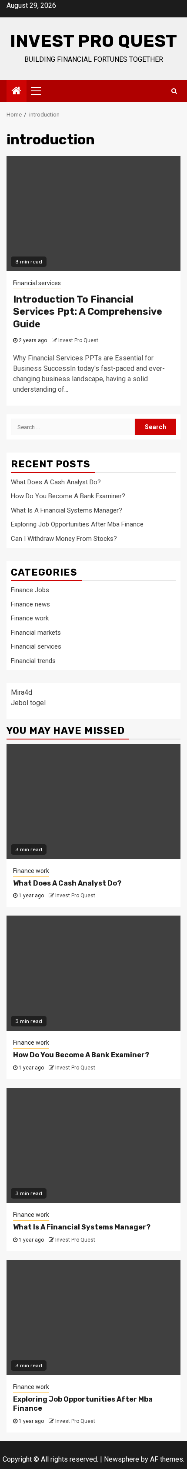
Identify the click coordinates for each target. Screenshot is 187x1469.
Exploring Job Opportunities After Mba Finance (77, 524)
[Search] (174, 91)
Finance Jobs (30, 590)
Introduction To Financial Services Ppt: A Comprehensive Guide (87, 311)
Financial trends (33, 661)
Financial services (37, 283)
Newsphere (121, 1459)
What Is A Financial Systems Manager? (66, 510)
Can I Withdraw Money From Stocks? (64, 539)
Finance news (30, 604)
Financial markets (36, 632)
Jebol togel (28, 703)
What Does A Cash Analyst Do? (56, 482)
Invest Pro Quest (93, 41)
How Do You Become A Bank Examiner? (68, 496)
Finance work (30, 618)
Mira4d (21, 692)
